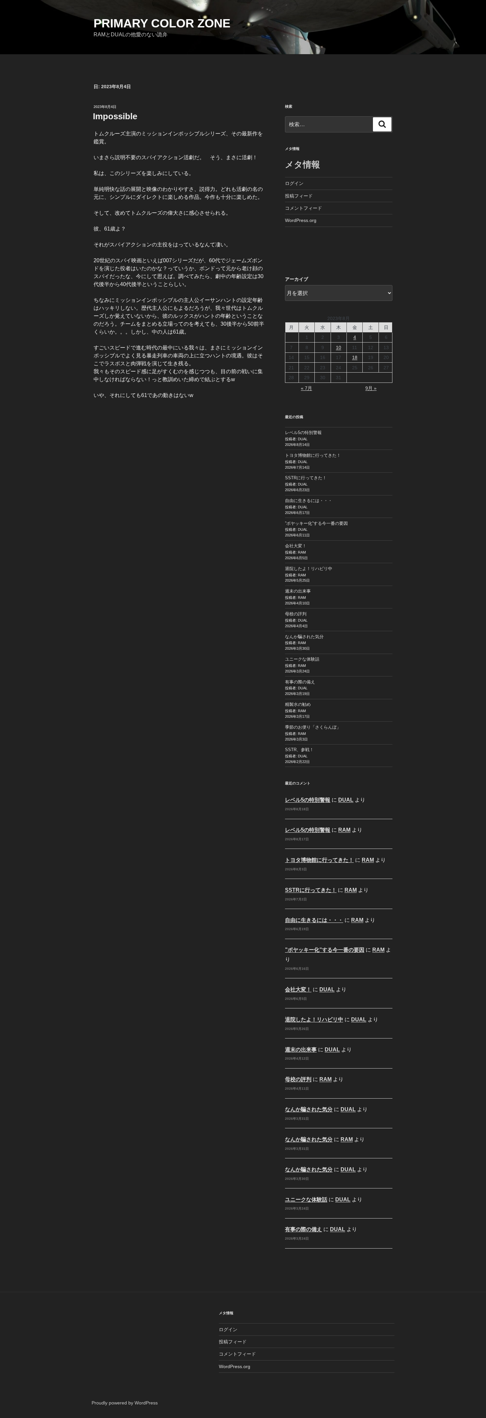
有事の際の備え (300, 681)
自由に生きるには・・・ (308, 500)
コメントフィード (303, 208)
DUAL (345, 800)
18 (354, 357)
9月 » (371, 388)
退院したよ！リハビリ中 (308, 568)
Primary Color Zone (162, 23)
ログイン (294, 183)
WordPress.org (300, 220)
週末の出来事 (298, 591)
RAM (344, 830)
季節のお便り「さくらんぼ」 (313, 727)
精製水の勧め (298, 704)
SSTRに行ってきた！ (306, 477)
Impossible (115, 116)
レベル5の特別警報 (303, 432)
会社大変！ (295, 545)
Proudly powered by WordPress (125, 1402)
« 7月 (306, 388)
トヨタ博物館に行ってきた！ (313, 455)
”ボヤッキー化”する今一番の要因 (316, 523)
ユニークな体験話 (302, 659)
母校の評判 (295, 613)
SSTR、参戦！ (299, 749)
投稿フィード (299, 196)
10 (338, 347)
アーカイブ (296, 279)
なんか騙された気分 (304, 636)
